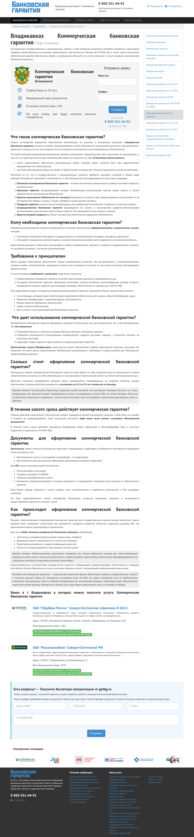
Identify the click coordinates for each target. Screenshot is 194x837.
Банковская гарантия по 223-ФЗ (161, 90)
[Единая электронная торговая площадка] (144, 759)
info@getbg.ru (175, 6)
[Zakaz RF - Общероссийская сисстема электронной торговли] (173, 759)
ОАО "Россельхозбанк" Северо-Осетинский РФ (68, 647)
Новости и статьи (109, 20)
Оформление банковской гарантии (84, 782)
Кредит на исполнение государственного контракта (121, 823)
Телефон (102, 91)
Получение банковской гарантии (162, 35)
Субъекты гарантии (78, 802)
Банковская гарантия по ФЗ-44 (83, 776)
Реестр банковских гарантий (82, 791)
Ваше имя (103, 75)
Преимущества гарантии (80, 793)
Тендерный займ (154, 77)
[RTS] (84, 759)
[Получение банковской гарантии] (30, 7)
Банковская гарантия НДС (158, 155)
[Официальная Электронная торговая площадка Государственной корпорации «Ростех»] (55, 759)
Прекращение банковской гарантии (85, 788)
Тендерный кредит (155, 71)
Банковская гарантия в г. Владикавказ (124, 776)
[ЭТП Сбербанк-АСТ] (25, 759)
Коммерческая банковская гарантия (124, 813)
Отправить (117, 109)
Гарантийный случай (78, 785)
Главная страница (21, 26)
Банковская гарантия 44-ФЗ (159, 97)
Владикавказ (156, 6)
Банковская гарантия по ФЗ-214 (161, 84)
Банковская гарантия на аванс (160, 64)
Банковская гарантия (25, 20)
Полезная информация (56, 20)
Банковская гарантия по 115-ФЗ (161, 129)
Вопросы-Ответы (85, 20)
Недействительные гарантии (82, 796)
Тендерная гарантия (156, 42)
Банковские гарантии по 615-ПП (162, 122)
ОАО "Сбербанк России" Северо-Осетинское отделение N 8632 (80, 608)
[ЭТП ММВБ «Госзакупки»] (114, 759)
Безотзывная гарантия (79, 799)
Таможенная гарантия (156, 48)
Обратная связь (133, 20)
